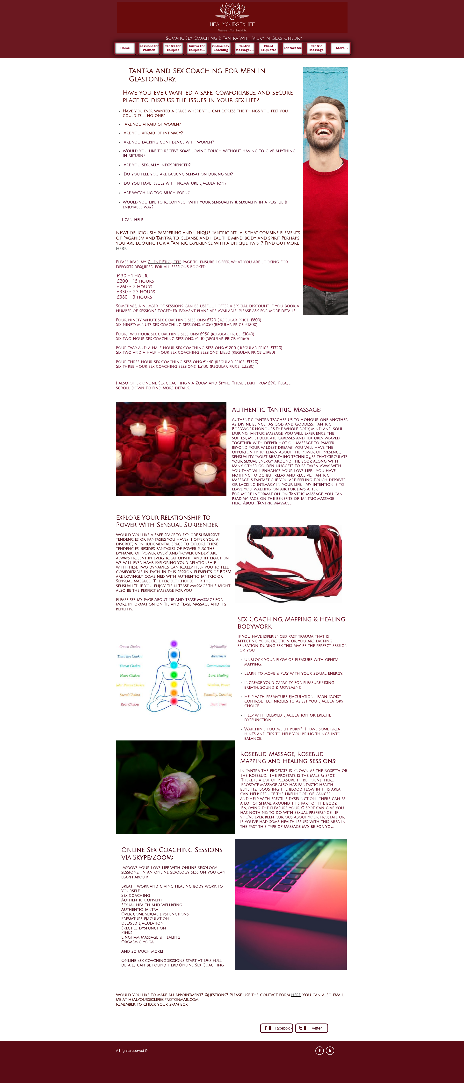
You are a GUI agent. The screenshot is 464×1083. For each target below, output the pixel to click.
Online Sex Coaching (201, 965)
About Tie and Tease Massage (184, 600)
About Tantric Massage (267, 503)
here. (121, 248)
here (296, 995)
